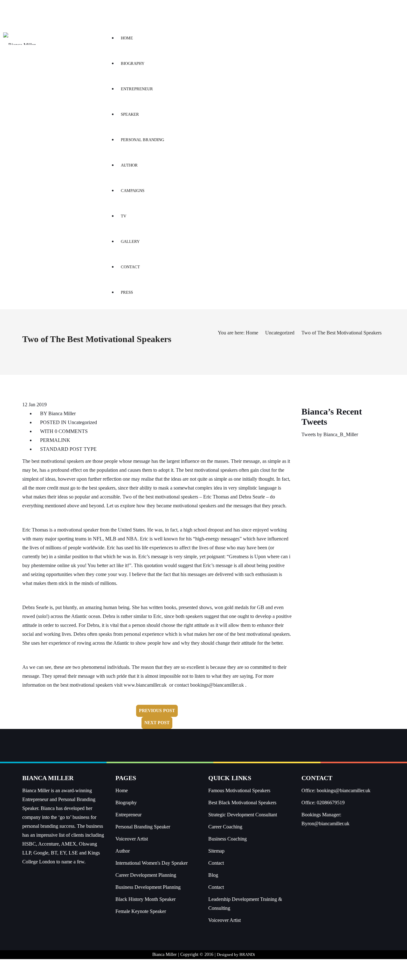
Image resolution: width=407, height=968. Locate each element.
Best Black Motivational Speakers (242, 802)
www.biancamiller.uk (145, 685)
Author (122, 851)
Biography (126, 802)
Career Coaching (225, 826)
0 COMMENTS (71, 431)
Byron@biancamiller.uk (325, 823)
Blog (213, 875)
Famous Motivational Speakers (239, 790)
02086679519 (331, 802)
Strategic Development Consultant (242, 814)
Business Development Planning (148, 887)
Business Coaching (227, 838)
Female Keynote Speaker (140, 911)
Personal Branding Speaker (142, 826)
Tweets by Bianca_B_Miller (329, 434)
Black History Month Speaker (145, 899)
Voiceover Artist (131, 838)
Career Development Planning (145, 875)
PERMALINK (54, 440)
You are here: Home (238, 332)
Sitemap (216, 851)
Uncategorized (279, 332)
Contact (216, 863)
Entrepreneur (128, 814)
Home (121, 790)
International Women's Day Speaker (151, 863)
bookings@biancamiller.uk (217, 685)
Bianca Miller (62, 413)
